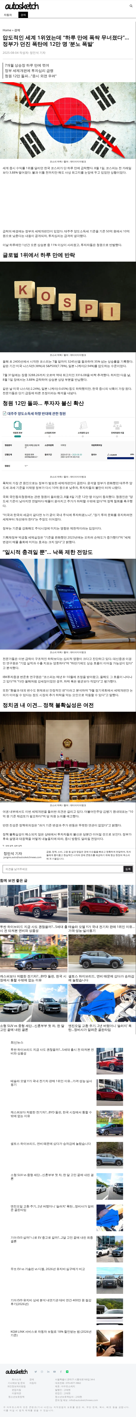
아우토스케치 (14, 1407)
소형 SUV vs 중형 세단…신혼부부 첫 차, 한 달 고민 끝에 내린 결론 (52, 1176)
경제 (23, 15)
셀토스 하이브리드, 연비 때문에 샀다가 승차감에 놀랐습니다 (51, 1144)
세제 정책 (9, 845)
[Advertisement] (68, 204)
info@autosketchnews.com (83, 1400)
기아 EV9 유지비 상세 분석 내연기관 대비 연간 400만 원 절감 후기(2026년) (51, 1302)
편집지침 (16, 1389)
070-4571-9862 (73, 1383)
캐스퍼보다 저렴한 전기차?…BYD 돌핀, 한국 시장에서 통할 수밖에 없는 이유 (51, 1114)
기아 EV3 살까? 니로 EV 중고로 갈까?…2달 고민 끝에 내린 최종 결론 (52, 1239)
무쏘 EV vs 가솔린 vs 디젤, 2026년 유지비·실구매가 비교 (48, 1269)
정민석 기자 (13, 853)
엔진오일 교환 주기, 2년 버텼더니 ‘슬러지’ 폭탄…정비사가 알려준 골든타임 (52, 1208)
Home (7, 30)
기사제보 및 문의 (16, 1383)
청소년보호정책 (16, 1396)
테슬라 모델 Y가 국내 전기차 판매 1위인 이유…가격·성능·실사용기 (51, 1083)
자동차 (8, 15)
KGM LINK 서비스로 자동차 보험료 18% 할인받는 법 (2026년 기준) (51, 1333)
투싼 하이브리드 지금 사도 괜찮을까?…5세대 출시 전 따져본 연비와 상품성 (52, 1051)
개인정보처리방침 (16, 1386)
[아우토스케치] (22, 6)
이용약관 (16, 1393)
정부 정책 (18, 845)
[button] (131, 6)
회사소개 (16, 1379)
